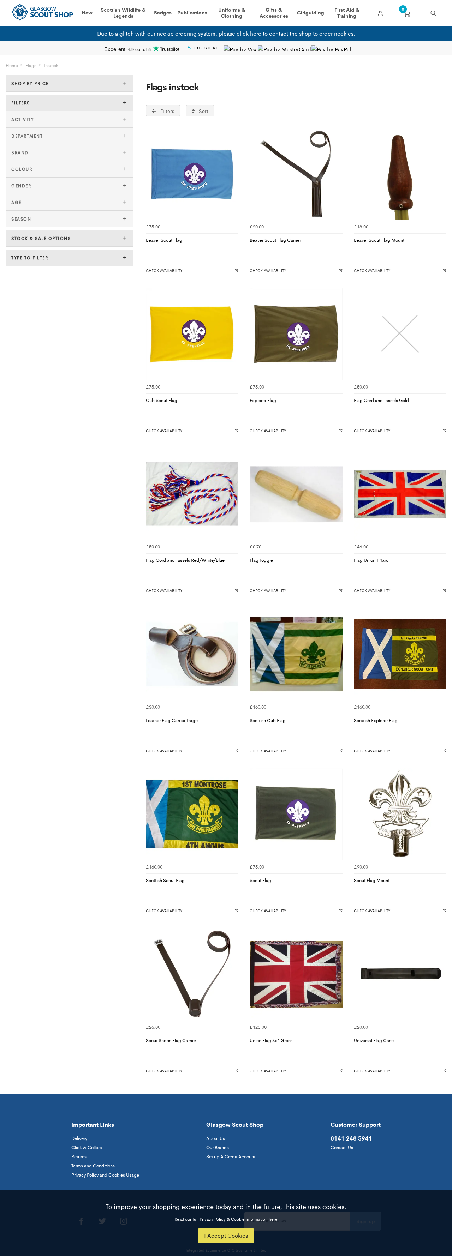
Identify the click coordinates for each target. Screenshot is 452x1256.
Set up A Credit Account (230, 1156)
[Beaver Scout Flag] (192, 174)
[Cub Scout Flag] (192, 334)
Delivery (79, 1138)
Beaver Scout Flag (164, 239)
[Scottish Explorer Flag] (400, 654)
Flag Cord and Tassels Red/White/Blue (185, 560)
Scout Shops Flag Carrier (171, 1040)
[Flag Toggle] (296, 494)
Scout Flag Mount (371, 880)
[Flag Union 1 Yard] (400, 494)
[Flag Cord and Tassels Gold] (400, 334)
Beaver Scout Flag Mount (379, 239)
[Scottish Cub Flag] (296, 654)
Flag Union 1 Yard (371, 560)
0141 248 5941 (351, 1138)
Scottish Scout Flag (165, 880)
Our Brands (217, 1147)
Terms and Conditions (93, 1165)
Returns (79, 1156)
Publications (192, 13)
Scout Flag (260, 880)
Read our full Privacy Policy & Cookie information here (226, 1219)
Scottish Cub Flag (268, 720)
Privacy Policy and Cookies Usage (105, 1174)
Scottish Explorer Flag (376, 720)
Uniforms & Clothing (231, 13)
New (87, 13)
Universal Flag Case (374, 1040)
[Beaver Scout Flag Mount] (400, 174)
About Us (215, 1138)
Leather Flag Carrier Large (172, 720)
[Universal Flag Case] (400, 974)
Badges (163, 13)
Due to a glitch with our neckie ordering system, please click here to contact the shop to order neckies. (226, 33)
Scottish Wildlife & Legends (123, 13)
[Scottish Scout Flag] (192, 814)
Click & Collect (86, 1147)
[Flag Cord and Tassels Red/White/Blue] (192, 494)
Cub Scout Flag (161, 400)
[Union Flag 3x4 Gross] (296, 974)
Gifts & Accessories (274, 13)
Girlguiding (310, 13)
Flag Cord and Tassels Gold (381, 400)
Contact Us (342, 1147)
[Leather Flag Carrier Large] (192, 654)
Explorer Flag (263, 400)
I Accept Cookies (226, 1235)
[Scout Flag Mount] (400, 814)
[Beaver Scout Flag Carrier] (296, 174)
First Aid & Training (346, 13)
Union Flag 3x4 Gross (271, 1040)
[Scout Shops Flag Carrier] (192, 974)
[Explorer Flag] (296, 334)
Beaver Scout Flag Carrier (275, 239)
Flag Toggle (261, 560)
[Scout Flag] (296, 814)
